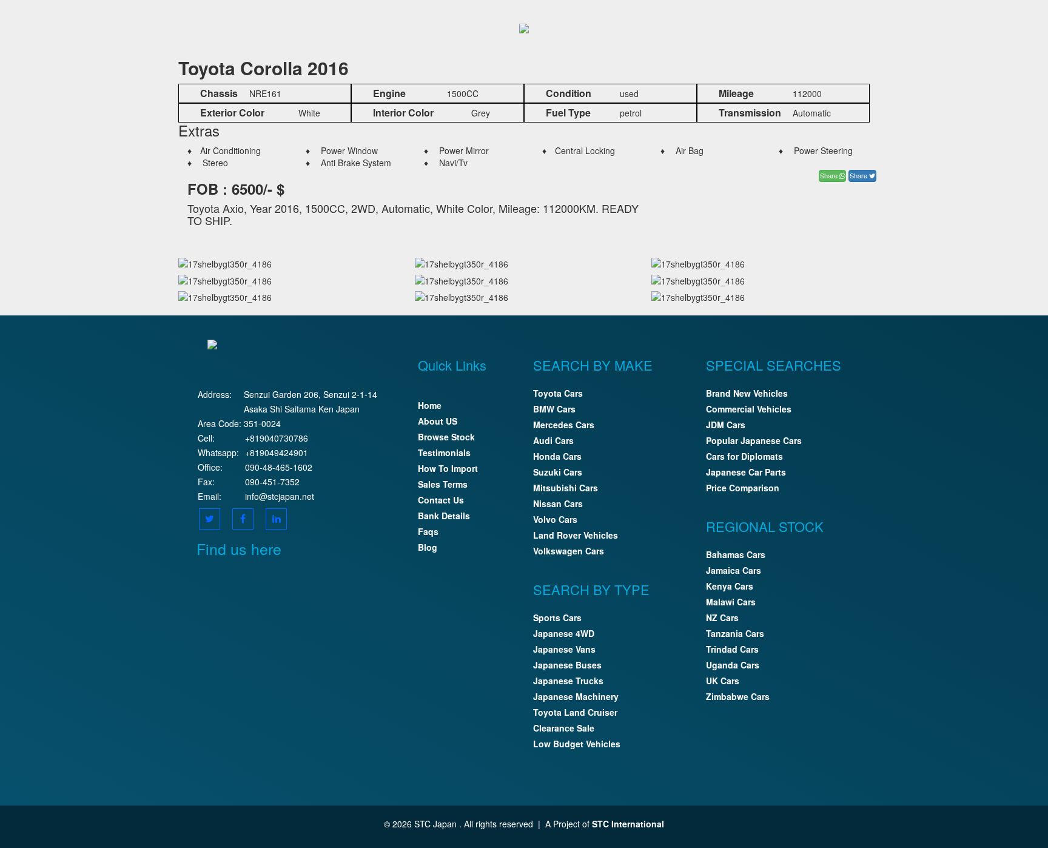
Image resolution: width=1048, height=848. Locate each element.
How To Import (448, 468)
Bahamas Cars (735, 554)
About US (437, 421)
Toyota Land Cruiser (575, 712)
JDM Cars (725, 425)
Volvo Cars (555, 519)
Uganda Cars (732, 665)
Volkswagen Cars (568, 551)
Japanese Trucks (568, 681)
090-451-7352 (272, 482)
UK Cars (722, 681)
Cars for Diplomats (744, 456)
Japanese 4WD (563, 633)
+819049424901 (276, 452)
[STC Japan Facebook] (242, 518)
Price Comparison (742, 488)
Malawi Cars (731, 602)
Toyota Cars (558, 393)
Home (430, 405)
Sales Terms (443, 484)
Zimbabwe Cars (738, 696)
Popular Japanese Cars (754, 440)
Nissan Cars (558, 503)
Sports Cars (557, 617)
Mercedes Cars (563, 425)
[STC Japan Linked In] (276, 518)
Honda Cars (557, 456)
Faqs (428, 531)
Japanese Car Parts (746, 472)
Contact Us (441, 500)
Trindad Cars (732, 649)
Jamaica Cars (733, 570)
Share (829, 175)
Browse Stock (446, 437)
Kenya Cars (729, 586)
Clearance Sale (563, 728)
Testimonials (444, 452)
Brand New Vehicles (747, 393)
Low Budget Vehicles (576, 744)
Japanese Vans (564, 649)
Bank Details (444, 516)
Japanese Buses (567, 665)
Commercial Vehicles (748, 409)
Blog (427, 547)
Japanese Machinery (576, 696)
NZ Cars (722, 617)
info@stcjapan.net (279, 496)
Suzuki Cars (557, 472)
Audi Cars (553, 440)
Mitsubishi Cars (565, 488)
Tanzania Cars (735, 633)
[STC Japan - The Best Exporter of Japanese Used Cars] (524, 27)
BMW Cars (554, 409)
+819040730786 (276, 438)
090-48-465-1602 (278, 467)
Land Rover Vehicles (575, 535)
